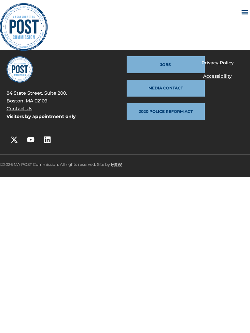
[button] (244, 12)
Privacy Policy (217, 63)
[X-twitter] (14, 139)
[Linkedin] (47, 139)
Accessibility (217, 76)
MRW (116, 164)
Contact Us (19, 109)
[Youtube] (30, 139)
